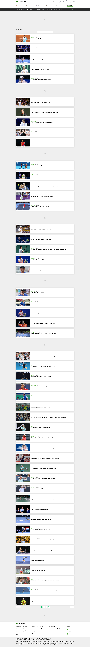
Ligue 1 (33, 633)
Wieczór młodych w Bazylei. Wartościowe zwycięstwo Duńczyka (43, 366)
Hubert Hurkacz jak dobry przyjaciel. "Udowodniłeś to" (41, 519)
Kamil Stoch (59, 628)
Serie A (41, 631)
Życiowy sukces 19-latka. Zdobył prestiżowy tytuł (40, 59)
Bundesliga (41, 630)
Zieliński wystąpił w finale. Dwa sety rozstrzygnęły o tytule (42, 69)
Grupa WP (21, 638)
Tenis (27, 9)
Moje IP (36, 639)
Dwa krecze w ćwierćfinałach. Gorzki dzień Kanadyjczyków (42, 122)
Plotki (33, 639)
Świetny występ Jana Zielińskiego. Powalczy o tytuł (40, 102)
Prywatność (33, 638)
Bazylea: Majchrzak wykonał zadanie (37, 292)
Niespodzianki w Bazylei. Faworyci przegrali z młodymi (41, 376)
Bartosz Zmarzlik (60, 630)
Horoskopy (20, 639)
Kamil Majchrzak (33, 205)
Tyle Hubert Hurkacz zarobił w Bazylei (38, 570)
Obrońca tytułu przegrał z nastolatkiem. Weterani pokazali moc (43, 196)
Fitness (17, 633)
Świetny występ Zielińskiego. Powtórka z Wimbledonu (41, 229)
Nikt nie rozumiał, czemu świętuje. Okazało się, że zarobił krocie (43, 323)
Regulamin (49, 638)
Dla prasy (28, 638)
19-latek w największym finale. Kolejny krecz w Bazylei (41, 79)
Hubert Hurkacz (33, 487)
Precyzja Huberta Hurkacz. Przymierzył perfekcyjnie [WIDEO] (42, 499)
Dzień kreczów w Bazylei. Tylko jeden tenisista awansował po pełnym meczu (45, 112)
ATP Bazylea (32, 238)
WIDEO (48, 9)
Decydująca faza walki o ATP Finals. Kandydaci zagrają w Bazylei (43, 478)
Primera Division (34, 631)
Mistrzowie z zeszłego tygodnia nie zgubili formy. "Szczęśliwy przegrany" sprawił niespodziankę (49, 186)
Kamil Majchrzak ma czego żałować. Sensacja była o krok (41, 239)
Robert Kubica (51, 630)
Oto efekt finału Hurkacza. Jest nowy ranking (39, 509)
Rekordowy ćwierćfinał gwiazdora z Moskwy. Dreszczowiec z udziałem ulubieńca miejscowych (48, 417)
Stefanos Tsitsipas (33, 395)
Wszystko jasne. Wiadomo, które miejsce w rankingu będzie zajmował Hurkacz (45, 550)
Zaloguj (73, 1)
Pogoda (17, 639)
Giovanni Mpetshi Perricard (34, 332)
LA (64, 9)
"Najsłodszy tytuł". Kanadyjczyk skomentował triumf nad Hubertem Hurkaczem (46, 539)
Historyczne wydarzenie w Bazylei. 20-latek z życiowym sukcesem (43, 333)
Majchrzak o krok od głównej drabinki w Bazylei (39, 302)
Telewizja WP (29, 639)
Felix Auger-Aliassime (33, 121)
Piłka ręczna (53, 9)
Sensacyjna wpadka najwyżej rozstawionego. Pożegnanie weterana (43, 132)
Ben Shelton (32, 446)
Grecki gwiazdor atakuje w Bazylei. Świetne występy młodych (42, 396)
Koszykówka (58, 9)
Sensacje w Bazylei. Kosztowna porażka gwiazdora (40, 427)
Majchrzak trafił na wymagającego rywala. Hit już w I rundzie (42, 270)
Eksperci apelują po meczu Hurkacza (37, 560)
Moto (62, 9)
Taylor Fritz (32, 131)
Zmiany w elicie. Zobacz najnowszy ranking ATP (40, 48)
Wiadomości (40, 639)
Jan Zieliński (32, 164)
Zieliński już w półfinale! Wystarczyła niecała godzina (41, 165)
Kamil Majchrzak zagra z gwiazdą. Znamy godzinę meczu (41, 259)
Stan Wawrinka (33, 37)
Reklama (45, 638)
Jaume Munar (32, 248)
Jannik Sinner (32, 47)
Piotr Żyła (50, 633)
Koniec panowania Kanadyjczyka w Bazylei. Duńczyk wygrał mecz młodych (45, 386)
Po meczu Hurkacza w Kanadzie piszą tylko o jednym (41, 529)
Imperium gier (48, 639)
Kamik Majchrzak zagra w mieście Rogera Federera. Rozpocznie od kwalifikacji (45, 313)
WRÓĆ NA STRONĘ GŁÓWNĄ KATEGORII (45, 31)
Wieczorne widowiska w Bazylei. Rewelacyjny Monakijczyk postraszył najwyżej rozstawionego (48, 175)
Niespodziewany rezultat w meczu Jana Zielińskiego (40, 407)
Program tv (25, 639)
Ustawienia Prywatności (40, 638)
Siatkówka (30, 9)
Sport (44, 639)
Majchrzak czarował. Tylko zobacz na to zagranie (40, 206)
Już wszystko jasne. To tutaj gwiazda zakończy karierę (41, 38)
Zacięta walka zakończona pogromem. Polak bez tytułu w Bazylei (43, 601)
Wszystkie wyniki (69, 5)
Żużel (34, 9)
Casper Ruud (32, 111)
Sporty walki (44, 9)
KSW (17, 634)
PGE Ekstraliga (42, 633)
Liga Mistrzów (42, 628)
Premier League (34, 630)
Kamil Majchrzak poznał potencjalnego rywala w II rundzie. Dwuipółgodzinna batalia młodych (48, 249)
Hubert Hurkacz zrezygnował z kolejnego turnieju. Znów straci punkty (44, 488)
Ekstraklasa (33, 628)
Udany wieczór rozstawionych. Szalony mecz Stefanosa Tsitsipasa (43, 437)
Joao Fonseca (32, 78)
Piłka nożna (23, 9)
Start (16, 29)
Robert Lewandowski (52, 628)
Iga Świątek (51, 631)
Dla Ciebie (18, 9)
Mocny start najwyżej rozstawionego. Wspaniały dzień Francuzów (43, 468)
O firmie (25, 638)
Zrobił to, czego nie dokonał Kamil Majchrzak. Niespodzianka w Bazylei (44, 143)
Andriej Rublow (32, 375)
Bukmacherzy (39, 9)
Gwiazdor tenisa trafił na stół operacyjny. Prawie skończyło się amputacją (45, 458)
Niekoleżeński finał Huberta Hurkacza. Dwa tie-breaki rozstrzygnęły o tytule (45, 580)
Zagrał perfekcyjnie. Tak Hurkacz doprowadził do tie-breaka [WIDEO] (44, 590)
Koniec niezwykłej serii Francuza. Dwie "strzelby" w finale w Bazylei (43, 356)
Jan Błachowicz (60, 631)
